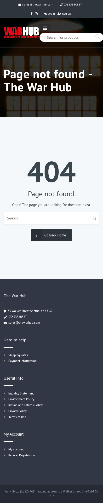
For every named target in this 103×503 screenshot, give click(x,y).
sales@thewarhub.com (37, 4)
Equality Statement (21, 393)
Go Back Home (55, 235)
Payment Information (22, 361)
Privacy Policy (17, 411)
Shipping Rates (18, 355)
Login (51, 13)
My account (16, 449)
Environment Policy (21, 399)
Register (67, 13)
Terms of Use (17, 417)
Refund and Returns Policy (25, 405)
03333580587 (72, 4)
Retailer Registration (21, 455)
